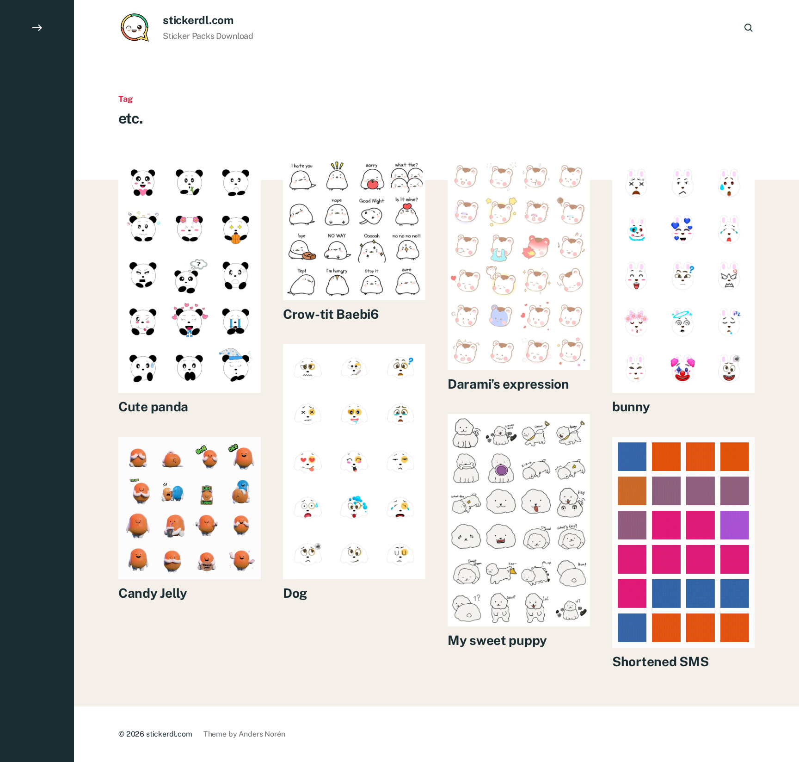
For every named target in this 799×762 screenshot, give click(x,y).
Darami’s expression (508, 383)
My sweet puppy (497, 640)
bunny (631, 406)
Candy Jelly (152, 593)
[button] (37, 381)
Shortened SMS (660, 661)
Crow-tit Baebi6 (331, 314)
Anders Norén (262, 734)
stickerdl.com (198, 19)
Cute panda (153, 406)
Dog (295, 593)
